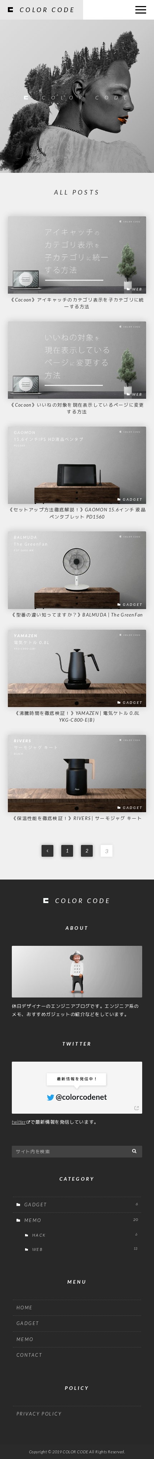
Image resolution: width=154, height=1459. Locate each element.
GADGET (81, 1204)
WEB (84, 1249)
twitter (18, 1122)
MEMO (81, 1220)
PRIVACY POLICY (39, 1414)
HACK (84, 1234)
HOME (24, 1307)
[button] (134, 1151)
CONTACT (29, 1355)
